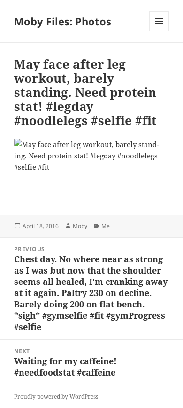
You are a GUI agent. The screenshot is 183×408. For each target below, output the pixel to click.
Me (105, 226)
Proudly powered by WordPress (56, 396)
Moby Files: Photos (62, 21)
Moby (80, 226)
